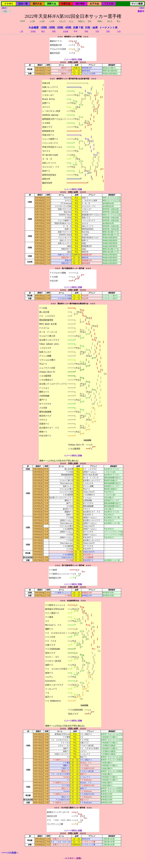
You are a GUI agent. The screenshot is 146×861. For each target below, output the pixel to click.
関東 (54, 31)
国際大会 (51, 3)
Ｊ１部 (32, 21)
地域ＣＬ (81, 21)
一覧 (21, 31)
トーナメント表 (108, 27)
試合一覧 (23, 3)
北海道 (33, 31)
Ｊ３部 (51, 21)
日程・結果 (91, 27)
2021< (4, 8)
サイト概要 (137, 3)
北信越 (65, 31)
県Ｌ (118, 21)
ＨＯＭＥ (8, 3)
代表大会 (65, 3)
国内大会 (37, 3)
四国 (108, 31)
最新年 (141, 11)
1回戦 (43, 27)
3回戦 (60, 27)
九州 (119, 31)
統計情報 (80, 3)
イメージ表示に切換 (73, 59)
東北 (43, 31)
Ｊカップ (62, 21)
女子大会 (94, 3)
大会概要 (34, 27)
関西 (86, 31)
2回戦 (52, 27)
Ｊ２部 (41, 21)
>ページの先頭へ (9, 852)
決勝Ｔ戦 (78, 27)
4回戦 (68, 27)
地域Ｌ (100, 21)
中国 (97, 31)
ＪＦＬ (71, 21)
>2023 (141, 8)
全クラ (109, 21)
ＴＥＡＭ (108, 3)
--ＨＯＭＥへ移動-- (73, 858)
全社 (89, 21)
